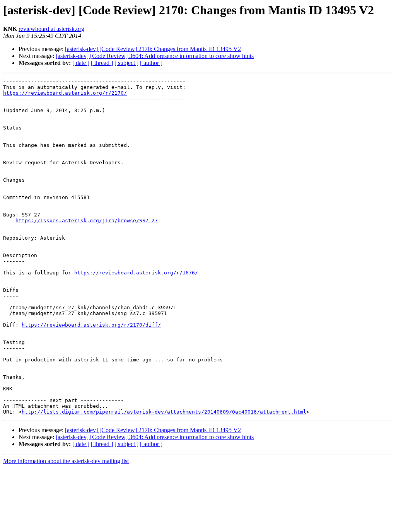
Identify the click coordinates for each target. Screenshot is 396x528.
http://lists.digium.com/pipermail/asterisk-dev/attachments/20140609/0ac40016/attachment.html (164, 412)
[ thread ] (102, 63)
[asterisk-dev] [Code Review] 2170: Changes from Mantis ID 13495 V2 (153, 49)
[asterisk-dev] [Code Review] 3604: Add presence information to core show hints (155, 56)
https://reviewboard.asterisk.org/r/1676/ (136, 273)
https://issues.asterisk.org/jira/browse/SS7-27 (86, 220)
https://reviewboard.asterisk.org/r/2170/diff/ (91, 325)
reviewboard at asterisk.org (51, 29)
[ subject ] (126, 63)
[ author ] (151, 63)
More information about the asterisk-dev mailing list (66, 461)
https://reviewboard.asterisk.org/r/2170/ (65, 93)
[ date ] (80, 63)
